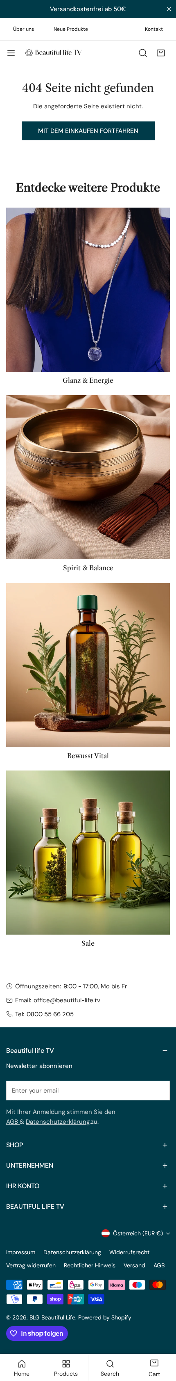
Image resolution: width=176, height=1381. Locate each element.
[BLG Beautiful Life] (53, 52)
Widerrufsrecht (129, 1252)
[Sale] (88, 853)
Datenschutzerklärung (58, 1122)
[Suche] (143, 53)
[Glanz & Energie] (88, 290)
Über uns (23, 29)
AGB (13, 1122)
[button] (161, 53)
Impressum (20, 1252)
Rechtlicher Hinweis (89, 1265)
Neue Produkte (71, 29)
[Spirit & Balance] (88, 477)
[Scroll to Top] (161, 1337)
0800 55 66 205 (50, 1014)
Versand (134, 1265)
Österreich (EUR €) (138, 1233)
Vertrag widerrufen (31, 1265)
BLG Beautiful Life (52, 1317)
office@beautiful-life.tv (67, 1000)
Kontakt (154, 29)
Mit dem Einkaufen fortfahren (88, 131)
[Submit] (159, 1090)
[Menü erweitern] (11, 53)
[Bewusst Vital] (88, 665)
